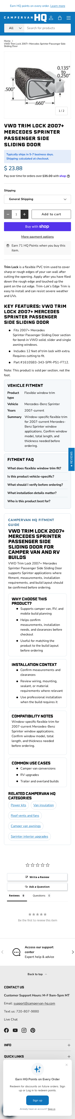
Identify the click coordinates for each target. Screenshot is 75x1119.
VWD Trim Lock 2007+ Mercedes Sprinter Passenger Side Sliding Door (34, 45)
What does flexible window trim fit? (34, 468)
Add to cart (51, 214)
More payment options (37, 237)
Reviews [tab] (14, 895)
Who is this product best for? (28, 501)
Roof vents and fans (25, 815)
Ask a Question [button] (39, 886)
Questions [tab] (39, 895)
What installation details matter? (31, 493)
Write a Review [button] (39, 877)
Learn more (57, 6)
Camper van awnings (26, 826)
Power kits (18, 805)
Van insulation (43, 805)
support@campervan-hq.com (34, 1003)
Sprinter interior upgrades (29, 836)
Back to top (35, 974)
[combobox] (37, 28)
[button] (59, 17)
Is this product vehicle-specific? (30, 476)
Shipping (10, 190)
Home (7, 41)
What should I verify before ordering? (35, 485)
